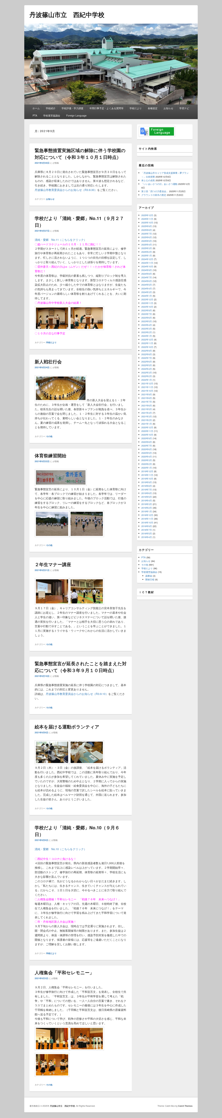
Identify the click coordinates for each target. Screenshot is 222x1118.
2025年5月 (146, 241)
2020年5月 (146, 452)
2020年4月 (146, 456)
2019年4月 (146, 500)
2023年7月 (146, 314)
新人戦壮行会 (48, 361)
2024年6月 (146, 281)
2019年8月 (146, 485)
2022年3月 (146, 372)
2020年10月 (147, 434)
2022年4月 (146, 368)
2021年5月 (146, 409)
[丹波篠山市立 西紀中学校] (111, 103)
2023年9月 (146, 310)
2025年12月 (147, 215)
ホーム (36, 108)
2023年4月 (146, 325)
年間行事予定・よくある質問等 (106, 108)
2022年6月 (146, 361)
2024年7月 (146, 277)
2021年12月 (147, 383)
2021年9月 (146, 394)
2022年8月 (146, 354)
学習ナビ (184, 108)
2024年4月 (146, 288)
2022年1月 (146, 379)
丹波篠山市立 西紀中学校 (66, 14)
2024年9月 (146, 270)
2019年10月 (147, 478)
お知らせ (168, 108)
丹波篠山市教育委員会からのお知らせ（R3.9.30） (66, 190)
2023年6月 (146, 317)
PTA (35, 115)
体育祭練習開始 (50, 455)
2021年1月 (146, 423)
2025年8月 (146, 230)
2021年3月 (146, 416)
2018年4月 (146, 537)
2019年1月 (146, 511)
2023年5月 (146, 321)
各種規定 (152, 108)
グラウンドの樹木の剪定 (153, 195)
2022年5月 (146, 365)
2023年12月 (147, 299)
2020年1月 (146, 467)
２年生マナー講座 (53, 564)
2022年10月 (147, 347)
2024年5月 (146, 284)
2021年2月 (146, 420)
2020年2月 (146, 464)
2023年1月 (146, 335)
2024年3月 (146, 292)
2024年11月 (147, 262)
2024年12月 (147, 259)
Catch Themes (185, 1105)
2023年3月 (146, 328)
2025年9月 (146, 226)
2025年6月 (146, 237)
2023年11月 (147, 303)
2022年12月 (147, 339)
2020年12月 (147, 427)
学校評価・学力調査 (72, 108)
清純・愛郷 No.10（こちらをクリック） (61, 849)
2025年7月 (146, 233)
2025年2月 (146, 251)
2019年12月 (147, 471)
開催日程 (149, 579)
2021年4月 (146, 412)
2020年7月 (146, 445)
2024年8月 (146, 273)
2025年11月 (147, 218)
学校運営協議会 (51, 115)
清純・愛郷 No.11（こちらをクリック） (61, 240)
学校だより (136, 108)
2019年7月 (146, 489)
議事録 (148, 575)
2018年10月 (147, 522)
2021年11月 (147, 387)
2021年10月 (147, 390)
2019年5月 (146, 496)
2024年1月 (146, 295)
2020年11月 (147, 431)
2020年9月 (146, 438)
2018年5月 (146, 533)
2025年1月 (146, 255)
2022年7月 (146, 358)
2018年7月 (146, 529)
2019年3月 (146, 504)
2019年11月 (147, 475)
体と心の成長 (148, 180)
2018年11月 (147, 518)
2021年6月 (146, 405)
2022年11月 (147, 343)
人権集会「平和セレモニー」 (64, 972)
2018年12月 (147, 515)
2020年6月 (146, 449)
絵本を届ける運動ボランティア (67, 726)
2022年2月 (146, 376)
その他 (49, 436)
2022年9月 (146, 350)
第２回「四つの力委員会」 (154, 191)
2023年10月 (147, 306)
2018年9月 (146, 526)
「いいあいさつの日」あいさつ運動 (159, 184)
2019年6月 (146, 493)
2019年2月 (146, 507)
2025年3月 (146, 248)
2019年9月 (146, 482)
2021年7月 (146, 401)
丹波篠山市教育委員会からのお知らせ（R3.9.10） (77, 694)
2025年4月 (146, 244)
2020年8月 (146, 442)
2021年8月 (146, 398)
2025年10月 (147, 222)
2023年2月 (146, 332)
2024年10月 (147, 266)
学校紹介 (51, 108)
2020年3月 (146, 460)
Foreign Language (76, 115)
